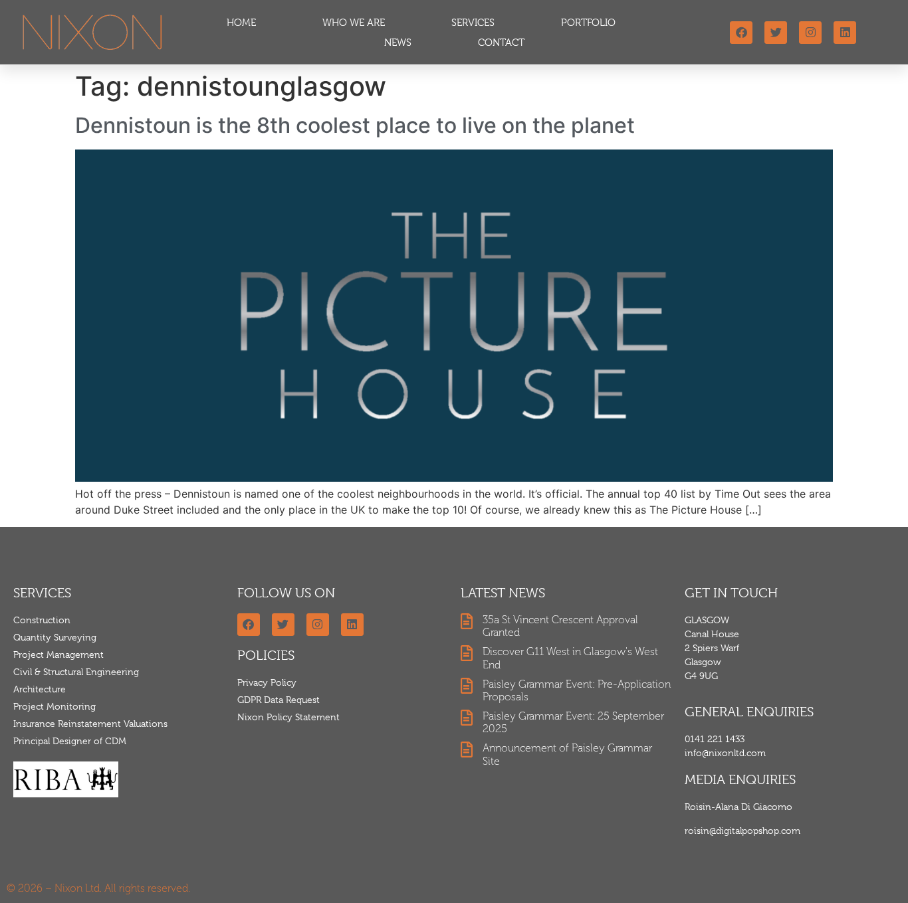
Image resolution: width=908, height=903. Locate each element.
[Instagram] (810, 32)
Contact (501, 43)
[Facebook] (741, 32)
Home (241, 23)
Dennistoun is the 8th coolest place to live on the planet (355, 125)
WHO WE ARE (353, 23)
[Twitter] (775, 32)
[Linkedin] (845, 32)
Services (473, 23)
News (397, 43)
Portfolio (588, 23)
